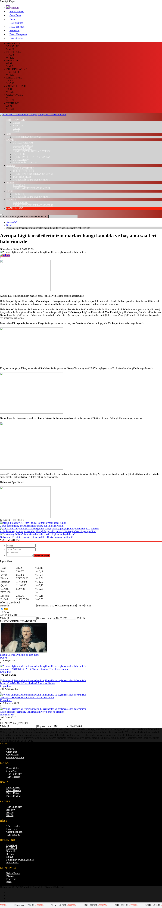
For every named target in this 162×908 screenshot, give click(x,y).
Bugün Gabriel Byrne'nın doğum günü (19, 654)
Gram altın (11, 751)
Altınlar (10, 749)
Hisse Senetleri (16, 26)
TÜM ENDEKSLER (23, 171)
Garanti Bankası (14, 831)
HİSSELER (19, 194)
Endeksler (14, 30)
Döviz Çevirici (16, 38)
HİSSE (9, 191)
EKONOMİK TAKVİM (25, 162)
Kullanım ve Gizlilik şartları (20, 859)
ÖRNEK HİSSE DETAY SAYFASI (31, 179)
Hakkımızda (12, 862)
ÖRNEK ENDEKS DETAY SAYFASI (33, 174)
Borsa (12, 19)
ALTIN (10, 182)
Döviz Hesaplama (18, 34)
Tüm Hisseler (13, 776)
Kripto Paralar (16, 11)
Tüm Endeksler (14, 774)
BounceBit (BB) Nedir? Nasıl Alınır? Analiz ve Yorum (27, 683)
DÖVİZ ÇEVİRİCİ (22, 148)
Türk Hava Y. (13, 834)
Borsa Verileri (13, 768)
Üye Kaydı (11, 848)
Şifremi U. (11, 851)
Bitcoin (16, 122)
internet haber (7, 714)
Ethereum (11, 879)
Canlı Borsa (15, 15)
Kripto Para (18, 125)
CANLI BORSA (15, 208)
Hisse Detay (12, 829)
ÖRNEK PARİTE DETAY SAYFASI (32, 157)
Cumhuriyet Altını (15, 757)
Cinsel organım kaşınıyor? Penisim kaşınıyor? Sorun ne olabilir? (32, 711)
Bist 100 (10, 809)
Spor (9, 225)
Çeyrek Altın (12, 754)
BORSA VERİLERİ (23, 168)
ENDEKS (11, 199)
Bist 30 (9, 815)
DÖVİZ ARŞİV (21, 159)
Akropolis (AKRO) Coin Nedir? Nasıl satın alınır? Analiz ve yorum (34, 669)
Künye (9, 856)
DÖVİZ (10, 139)
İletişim (10, 854)
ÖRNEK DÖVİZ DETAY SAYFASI (31, 151)
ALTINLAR (19, 185)
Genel (16, 131)
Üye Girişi (11, 845)
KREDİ (10, 134)
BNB (9, 881)
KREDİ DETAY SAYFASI (27, 137)
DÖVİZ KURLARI (23, 142)
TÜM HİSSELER (22, 176)
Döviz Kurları (16, 23)
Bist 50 (9, 812)
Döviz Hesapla (13, 790)
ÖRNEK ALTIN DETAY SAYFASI (31, 188)
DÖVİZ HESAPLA (23, 145)
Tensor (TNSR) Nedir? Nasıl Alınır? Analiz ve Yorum (27, 697)
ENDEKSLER (20, 202)
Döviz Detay (12, 793)
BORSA (10, 165)
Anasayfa (14, 7)
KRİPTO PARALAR (17, 120)
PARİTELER (19, 154)
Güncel (16, 128)
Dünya (3, 657)
